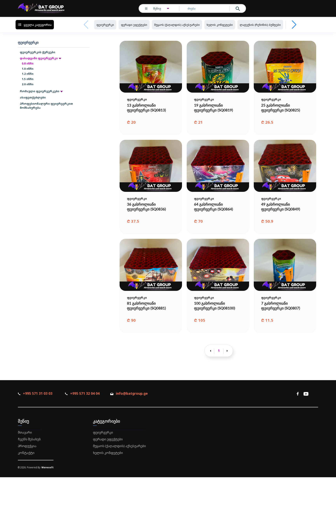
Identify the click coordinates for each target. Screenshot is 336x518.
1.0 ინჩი (27, 68)
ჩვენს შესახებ (29, 439)
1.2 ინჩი (27, 74)
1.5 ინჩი (27, 79)
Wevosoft (47, 467)
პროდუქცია (27, 446)
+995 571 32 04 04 (84, 393)
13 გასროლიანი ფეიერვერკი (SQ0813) (146, 108)
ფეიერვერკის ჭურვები (37, 52)
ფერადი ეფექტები (134, 25)
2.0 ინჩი (27, 84)
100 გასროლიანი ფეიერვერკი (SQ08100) (214, 306)
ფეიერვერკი (105, 25)
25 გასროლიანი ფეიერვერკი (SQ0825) (280, 108)
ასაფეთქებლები (33, 97)
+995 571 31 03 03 (37, 393)
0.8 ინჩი (27, 63)
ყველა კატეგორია (38, 25)
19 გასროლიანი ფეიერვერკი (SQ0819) (213, 108)
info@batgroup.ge (132, 393)
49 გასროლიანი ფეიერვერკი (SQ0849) (280, 207)
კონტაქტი (26, 453)
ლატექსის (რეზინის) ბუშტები (260, 25)
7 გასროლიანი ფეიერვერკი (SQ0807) (280, 306)
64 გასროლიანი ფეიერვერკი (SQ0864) (213, 207)
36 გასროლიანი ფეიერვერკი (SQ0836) (146, 207)
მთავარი (25, 432)
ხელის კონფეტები (220, 25)
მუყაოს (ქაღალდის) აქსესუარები (177, 25)
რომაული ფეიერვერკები (39, 91)
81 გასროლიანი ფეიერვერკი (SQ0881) (146, 306)
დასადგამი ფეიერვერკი (39, 58)
